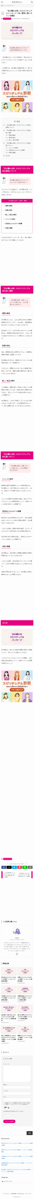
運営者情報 (13, 1193)
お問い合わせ (21, 1193)
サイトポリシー (6, 1193)
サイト (5, 1097)
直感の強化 (12, 137)
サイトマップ (28, 1193)
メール (5, 1091)
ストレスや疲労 (13, 148)
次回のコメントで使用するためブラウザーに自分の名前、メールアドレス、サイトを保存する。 (17, 1103)
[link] (17, 954)
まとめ (8, 155)
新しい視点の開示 (14, 140)
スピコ (17, 938)
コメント (6, 1064)
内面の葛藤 (12, 152)
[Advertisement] (17, 261)
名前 (5, 1084)
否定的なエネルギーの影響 (17, 150)
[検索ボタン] (32, 2)
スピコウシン (17, 2)
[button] (3, 867)
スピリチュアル (7, 18)
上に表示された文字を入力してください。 (14, 1111)
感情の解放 (12, 135)
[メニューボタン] (2, 2)
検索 (29, 1133)
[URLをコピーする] (30, 867)
